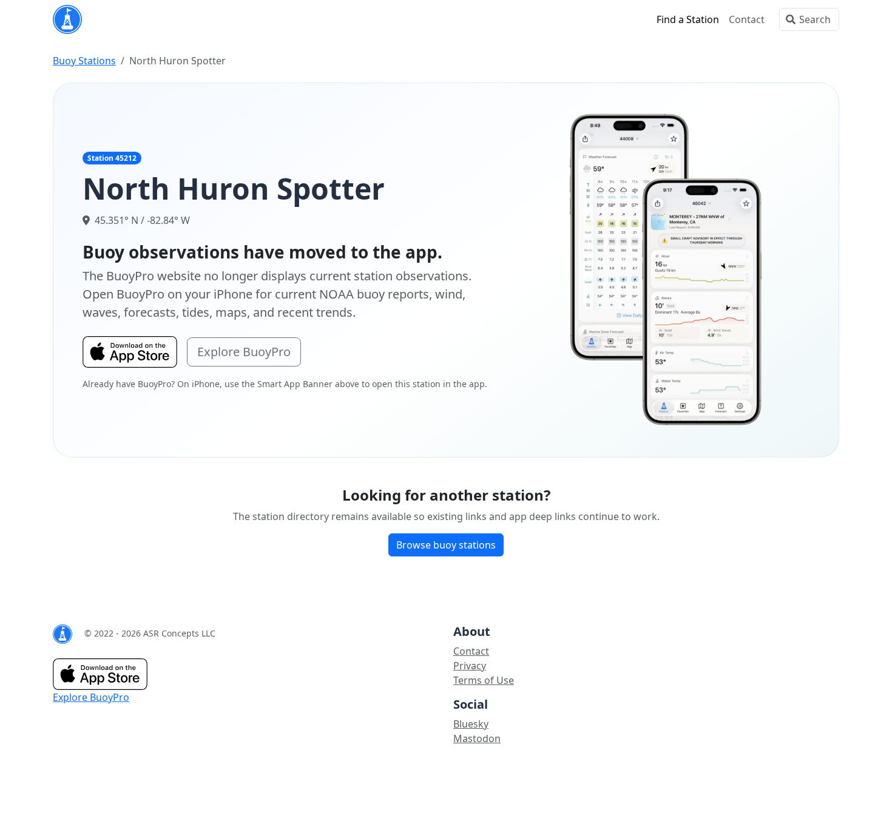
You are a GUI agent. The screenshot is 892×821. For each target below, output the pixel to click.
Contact (747, 19)
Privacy (469, 665)
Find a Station (688, 19)
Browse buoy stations (446, 545)
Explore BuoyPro (244, 351)
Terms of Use (483, 680)
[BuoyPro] (67, 19)
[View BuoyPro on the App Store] (666, 268)
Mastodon (477, 738)
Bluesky (470, 724)
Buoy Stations (84, 60)
